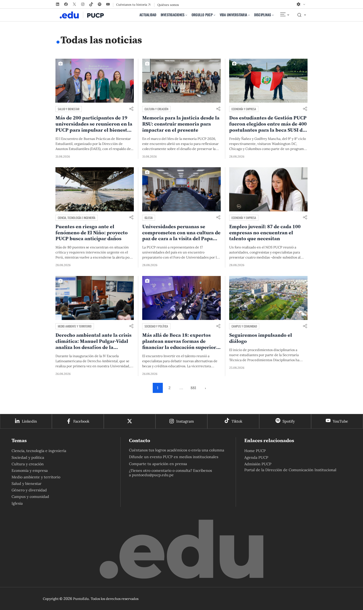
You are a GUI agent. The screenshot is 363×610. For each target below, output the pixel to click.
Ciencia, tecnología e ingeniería (76, 217)
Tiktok (236, 421)
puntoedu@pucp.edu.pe (153, 474)
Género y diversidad (29, 490)
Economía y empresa (243, 109)
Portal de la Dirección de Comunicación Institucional (290, 470)
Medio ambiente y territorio (75, 326)
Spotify (289, 421)
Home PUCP (255, 450)
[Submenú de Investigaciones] (186, 15)
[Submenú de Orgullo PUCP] (214, 15)
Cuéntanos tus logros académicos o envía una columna (176, 450)
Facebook (81, 421)
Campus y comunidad (244, 326)
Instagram (185, 421)
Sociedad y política (156, 326)
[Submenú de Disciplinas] (273, 15)
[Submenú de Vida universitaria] (249, 15)
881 (193, 387)
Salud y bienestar (68, 109)
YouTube (340, 421)
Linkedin (29, 421)
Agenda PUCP (256, 457)
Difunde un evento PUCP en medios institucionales (173, 456)
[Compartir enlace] (131, 109)
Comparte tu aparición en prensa (158, 463)
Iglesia (149, 217)
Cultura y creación (156, 109)
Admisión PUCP (257, 463)
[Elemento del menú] (284, 15)
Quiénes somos (168, 5)
